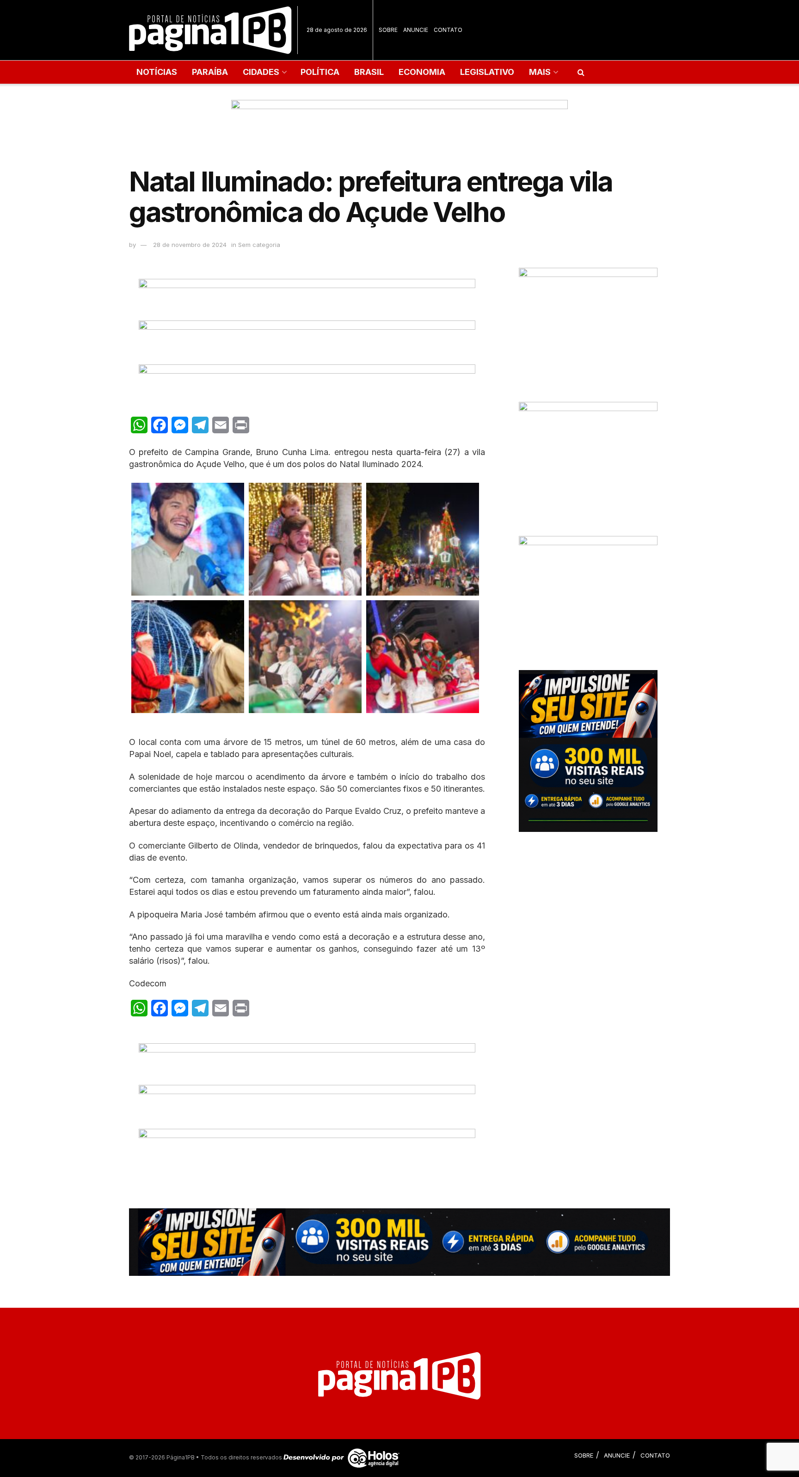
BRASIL (369, 72)
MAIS (540, 72)
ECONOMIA (422, 72)
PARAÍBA (210, 72)
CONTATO (448, 29)
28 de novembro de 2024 (190, 244)
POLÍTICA (320, 72)
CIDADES (261, 72)
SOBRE (388, 29)
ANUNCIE (415, 29)
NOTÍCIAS (156, 72)
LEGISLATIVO (487, 72)
